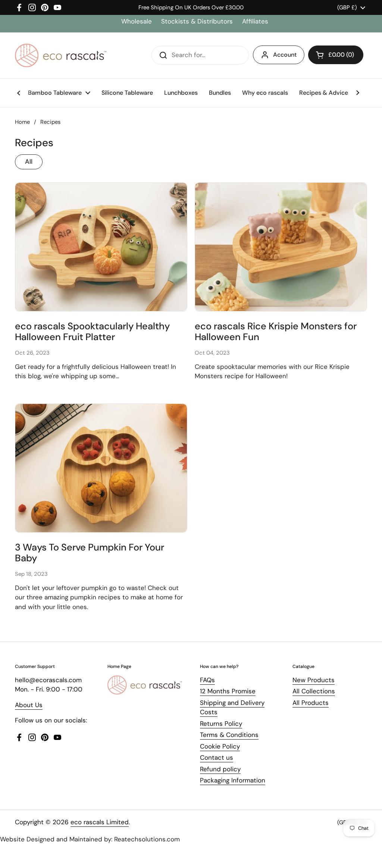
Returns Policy (221, 723)
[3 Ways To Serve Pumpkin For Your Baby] (101, 468)
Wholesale (137, 21)
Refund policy (220, 769)
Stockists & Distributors (197, 21)
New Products (313, 680)
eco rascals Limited (100, 822)
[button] (335, 55)
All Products (310, 703)
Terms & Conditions (229, 735)
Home (22, 122)
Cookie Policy (220, 746)
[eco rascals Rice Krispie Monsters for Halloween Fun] (281, 247)
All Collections (313, 691)
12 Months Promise (228, 691)
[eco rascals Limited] (60, 55)
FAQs (207, 680)
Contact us (216, 757)
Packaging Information (232, 780)
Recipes (50, 122)
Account (285, 55)
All (28, 161)
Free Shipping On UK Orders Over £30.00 (191, 7)
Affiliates (255, 21)
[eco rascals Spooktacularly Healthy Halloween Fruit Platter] (101, 247)
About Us (29, 705)
